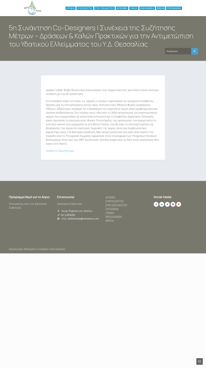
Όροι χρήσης (57, 249)
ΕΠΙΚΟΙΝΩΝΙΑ (174, 8)
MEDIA (160, 8)
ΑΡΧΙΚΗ (70, 8)
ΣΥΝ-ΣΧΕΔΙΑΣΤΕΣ (104, 8)
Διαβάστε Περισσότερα (60, 150)
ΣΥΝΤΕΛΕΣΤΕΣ (85, 8)
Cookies (43, 249)
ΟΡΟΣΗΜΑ (122, 8)
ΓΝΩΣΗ (134, 8)
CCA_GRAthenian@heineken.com (80, 218)
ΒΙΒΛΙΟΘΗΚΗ (147, 8)
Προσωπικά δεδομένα (22, 249)
